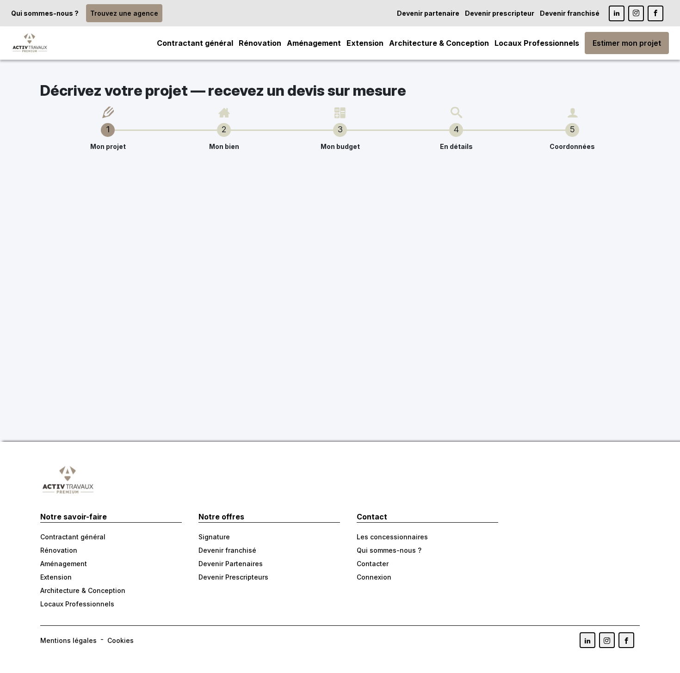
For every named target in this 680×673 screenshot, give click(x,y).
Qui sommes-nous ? (45, 13)
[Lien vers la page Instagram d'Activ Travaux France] (636, 13)
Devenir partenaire (428, 13)
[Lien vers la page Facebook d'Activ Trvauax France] (626, 640)
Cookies (120, 640)
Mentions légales (68, 640)
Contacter (373, 564)
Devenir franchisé (570, 13)
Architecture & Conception (439, 43)
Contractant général (195, 43)
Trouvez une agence (124, 13)
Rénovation (260, 43)
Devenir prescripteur (499, 13)
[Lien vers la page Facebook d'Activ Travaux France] (655, 13)
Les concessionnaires (392, 537)
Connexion (374, 577)
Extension (364, 43)
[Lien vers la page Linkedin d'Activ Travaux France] (616, 13)
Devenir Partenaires (230, 564)
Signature (214, 537)
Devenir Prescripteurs (233, 577)
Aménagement (314, 43)
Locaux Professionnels (537, 43)
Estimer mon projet (627, 43)
